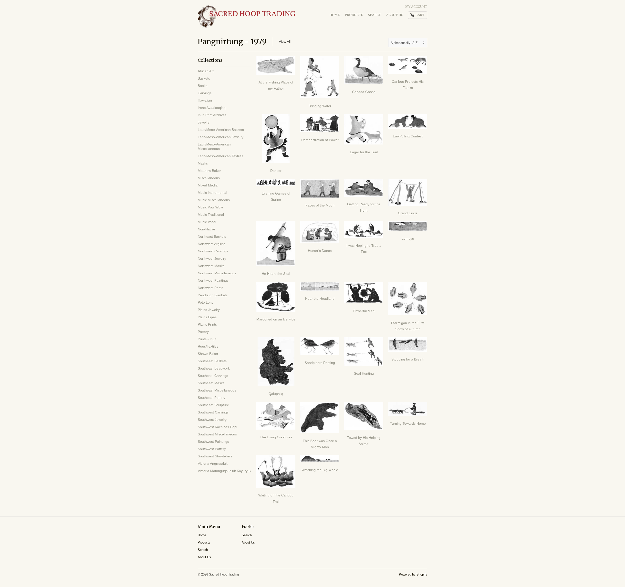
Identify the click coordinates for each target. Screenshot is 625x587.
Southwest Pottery (212, 449)
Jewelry (203, 122)
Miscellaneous (209, 178)
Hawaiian (205, 100)
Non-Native (206, 229)
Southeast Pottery (211, 398)
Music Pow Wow (210, 207)
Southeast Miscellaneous (217, 390)
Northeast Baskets (212, 236)
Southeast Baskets (212, 361)
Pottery (203, 332)
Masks (203, 163)
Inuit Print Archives (212, 115)
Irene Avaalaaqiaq (212, 108)
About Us (394, 15)
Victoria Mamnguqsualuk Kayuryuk (224, 471)
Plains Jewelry (209, 310)
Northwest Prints (210, 288)
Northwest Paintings (213, 280)
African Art (206, 71)
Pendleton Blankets (213, 295)
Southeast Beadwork (214, 368)
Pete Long (206, 302)
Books (202, 86)
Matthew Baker (209, 171)
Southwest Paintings (213, 441)
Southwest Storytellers (215, 456)
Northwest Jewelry (212, 258)
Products (354, 15)
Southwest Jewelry (212, 420)
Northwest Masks (211, 266)
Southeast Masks (211, 383)
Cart (420, 15)
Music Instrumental (212, 193)
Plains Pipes (207, 317)
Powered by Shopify (413, 574)
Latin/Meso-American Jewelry (220, 137)
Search (374, 15)
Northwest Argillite (211, 244)
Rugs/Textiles (208, 346)
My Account (416, 7)
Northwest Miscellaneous (217, 273)
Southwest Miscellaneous (217, 434)
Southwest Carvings (213, 412)
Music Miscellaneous (214, 200)
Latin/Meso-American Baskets (221, 130)
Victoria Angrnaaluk (213, 463)
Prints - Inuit (207, 339)
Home (334, 15)
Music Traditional (211, 214)
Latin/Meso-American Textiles (220, 156)
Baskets (204, 78)
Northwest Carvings (213, 251)
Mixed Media (208, 185)
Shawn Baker (208, 354)
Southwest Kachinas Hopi (217, 427)
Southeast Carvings (213, 376)
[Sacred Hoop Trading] (246, 17)
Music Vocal (207, 222)
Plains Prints (207, 324)
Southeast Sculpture (213, 405)
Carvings (204, 93)
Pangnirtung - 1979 (232, 41)
